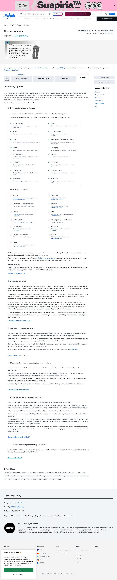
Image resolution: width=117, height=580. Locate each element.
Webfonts (98, 98)
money (78, 472)
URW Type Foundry (16, 25)
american (58, 479)
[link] (21, 14)
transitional (16, 472)
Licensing (83, 77)
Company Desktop (100, 95)
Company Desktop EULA (20, 321)
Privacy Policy (79, 556)
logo (84, 472)
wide (34, 472)
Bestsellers (45, 19)
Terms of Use (79, 553)
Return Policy (79, 559)
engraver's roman (67, 476)
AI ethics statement (56, 238)
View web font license (57, 207)
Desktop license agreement (47, 258)
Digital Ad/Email (99, 103)
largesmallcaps (47, 476)
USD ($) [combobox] (91, 14)
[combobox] (41, 14)
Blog (78, 18)
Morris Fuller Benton (41, 68)
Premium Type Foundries (68, 19)
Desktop (97, 92)
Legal (77, 562)
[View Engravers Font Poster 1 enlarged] (22, 50)
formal (24, 472)
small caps (85, 476)
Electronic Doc (99, 101)
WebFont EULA (16, 355)
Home (6, 25)
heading (33, 479)
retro (39, 479)
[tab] (7, 79)
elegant (45, 479)
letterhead (30, 476)
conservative (49, 472)
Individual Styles (43, 79)
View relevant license (19, 199)
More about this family (11, 70)
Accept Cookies (18, 570)
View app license (55, 215)
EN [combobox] (100, 14)
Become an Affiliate (61, 553)
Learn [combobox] (82, 14)
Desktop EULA (16, 273)
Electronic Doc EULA (18, 390)
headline (7, 476)
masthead (38, 476)
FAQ (96, 550)
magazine (22, 476)
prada (10, 479)
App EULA (15, 458)
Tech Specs (65, 79)
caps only (77, 476)
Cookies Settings (18, 575)
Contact (97, 553)
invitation (71, 472)
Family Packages (21, 78)
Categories (35, 18)
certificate (41, 472)
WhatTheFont (86, 18)
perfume (14, 476)
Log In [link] (112, 14)
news (29, 472)
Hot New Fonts (54, 19)
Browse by (26, 18)
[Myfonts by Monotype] (9, 16)
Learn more (16, 215)
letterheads (57, 476)
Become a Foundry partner (63, 550)
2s (5, 479)
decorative (8, 472)
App (96, 106)
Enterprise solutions (107, 19)
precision (16, 479)
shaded (52, 479)
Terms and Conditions (82, 550)
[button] (114, 5)
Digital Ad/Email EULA (19, 437)
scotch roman (25, 479)
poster (65, 472)
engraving (58, 472)
